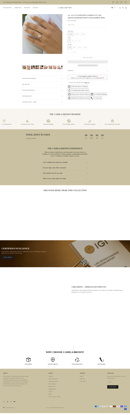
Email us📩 (83, 376)
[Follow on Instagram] (7, 401)
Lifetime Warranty (53, 381)
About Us (51, 376)
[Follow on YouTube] (14, 401)
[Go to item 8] (54, 67)
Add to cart (87, 58)
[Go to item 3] (33, 67)
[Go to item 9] (59, 67)
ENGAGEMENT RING (7, 7)
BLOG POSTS (35, 7)
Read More (8, 257)
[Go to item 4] (37, 67)
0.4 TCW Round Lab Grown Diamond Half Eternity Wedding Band (49, 232)
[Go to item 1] (24, 67)
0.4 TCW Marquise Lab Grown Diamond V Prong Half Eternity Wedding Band (81, 232)
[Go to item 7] (50, 67)
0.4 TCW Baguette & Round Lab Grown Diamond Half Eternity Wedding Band (113, 232)
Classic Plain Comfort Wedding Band (17, 231)
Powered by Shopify (59, 407)
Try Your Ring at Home (55, 397)
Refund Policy (52, 387)
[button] (88, 61)
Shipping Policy (52, 389)
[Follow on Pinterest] (11, 401)
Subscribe (112, 387)
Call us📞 (82, 379)
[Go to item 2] (28, 67)
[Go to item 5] (41, 67)
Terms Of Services (53, 379)
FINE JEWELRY (27, 7)
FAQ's (50, 394)
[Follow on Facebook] (4, 401)
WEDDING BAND (17, 7)
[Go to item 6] (46, 67)
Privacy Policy (52, 384)
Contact (51, 392)
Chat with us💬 (84, 381)
